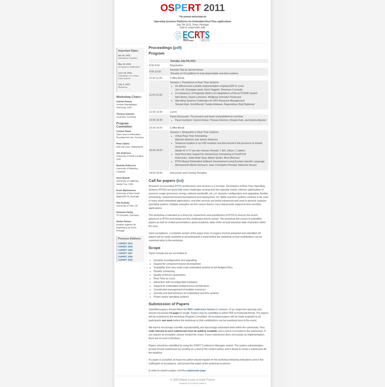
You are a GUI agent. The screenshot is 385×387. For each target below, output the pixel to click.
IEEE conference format (201, 309)
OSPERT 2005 (125, 260)
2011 (192, 7)
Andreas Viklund (198, 383)
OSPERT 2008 (125, 250)
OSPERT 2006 (125, 256)
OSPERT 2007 (125, 253)
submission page (196, 370)
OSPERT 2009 (125, 246)
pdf (177, 47)
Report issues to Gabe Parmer (197, 379)
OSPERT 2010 (125, 243)
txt (180, 180)
